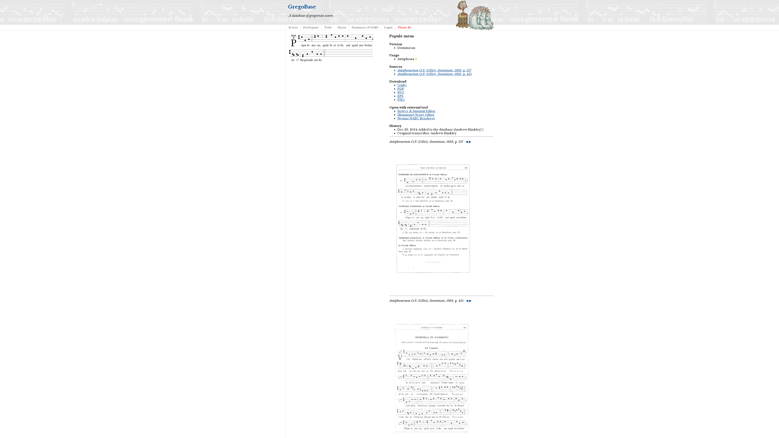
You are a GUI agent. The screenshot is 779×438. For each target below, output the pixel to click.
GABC (402, 85)
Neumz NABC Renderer (416, 118)
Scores (293, 27)
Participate (311, 27)
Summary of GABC (365, 27)
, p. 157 (434, 70)
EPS (400, 96)
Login (388, 27)
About (341, 27)
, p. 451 (434, 74)
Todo (328, 27)
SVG (400, 92)
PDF (400, 89)
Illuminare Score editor (416, 115)
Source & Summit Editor (416, 111)
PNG (401, 100)
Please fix (404, 27)
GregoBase (302, 7)
